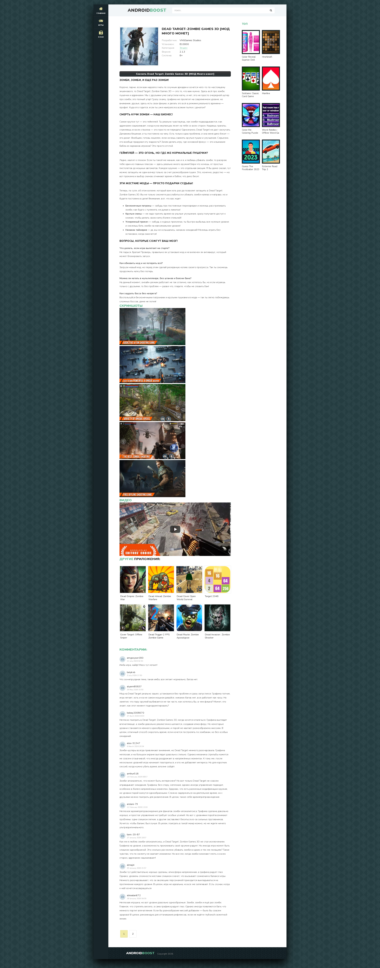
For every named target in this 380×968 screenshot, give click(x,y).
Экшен (183, 48)
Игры (101, 25)
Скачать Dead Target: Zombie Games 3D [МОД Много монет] (175, 74)
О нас (101, 37)
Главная (100, 13)
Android (147, 10)
